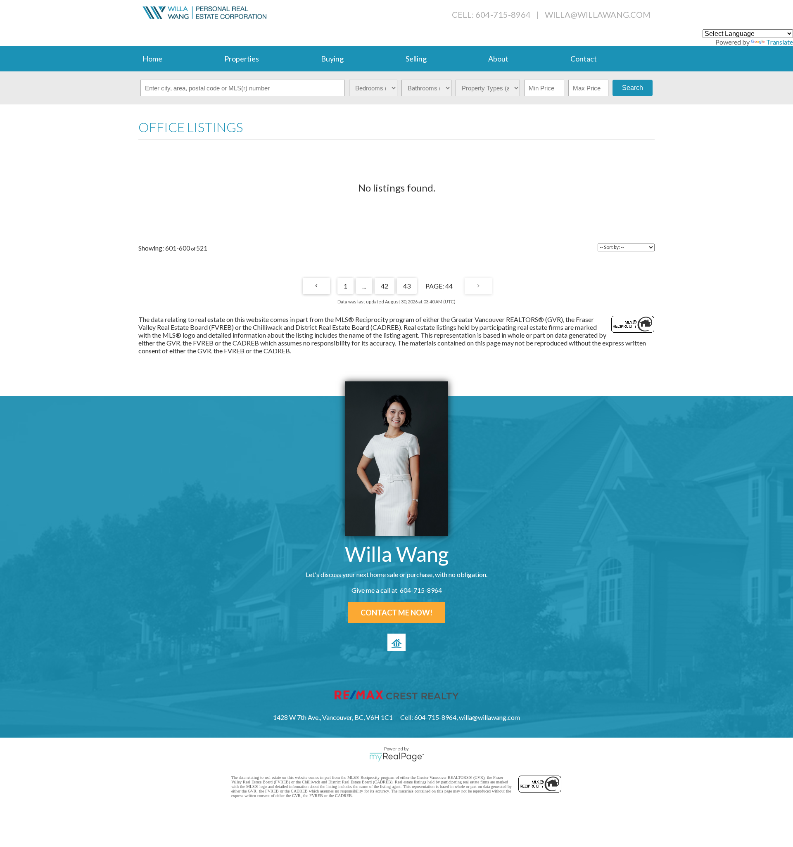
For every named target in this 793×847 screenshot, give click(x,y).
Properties (241, 58)
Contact (583, 58)
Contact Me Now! (396, 612)
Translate (779, 42)
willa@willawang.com (598, 14)
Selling (416, 58)
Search (632, 87)
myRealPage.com (397, 757)
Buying (332, 58)
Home (152, 58)
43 (407, 286)
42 (384, 286)
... (364, 286)
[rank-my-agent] (396, 642)
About (498, 58)
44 (449, 286)
